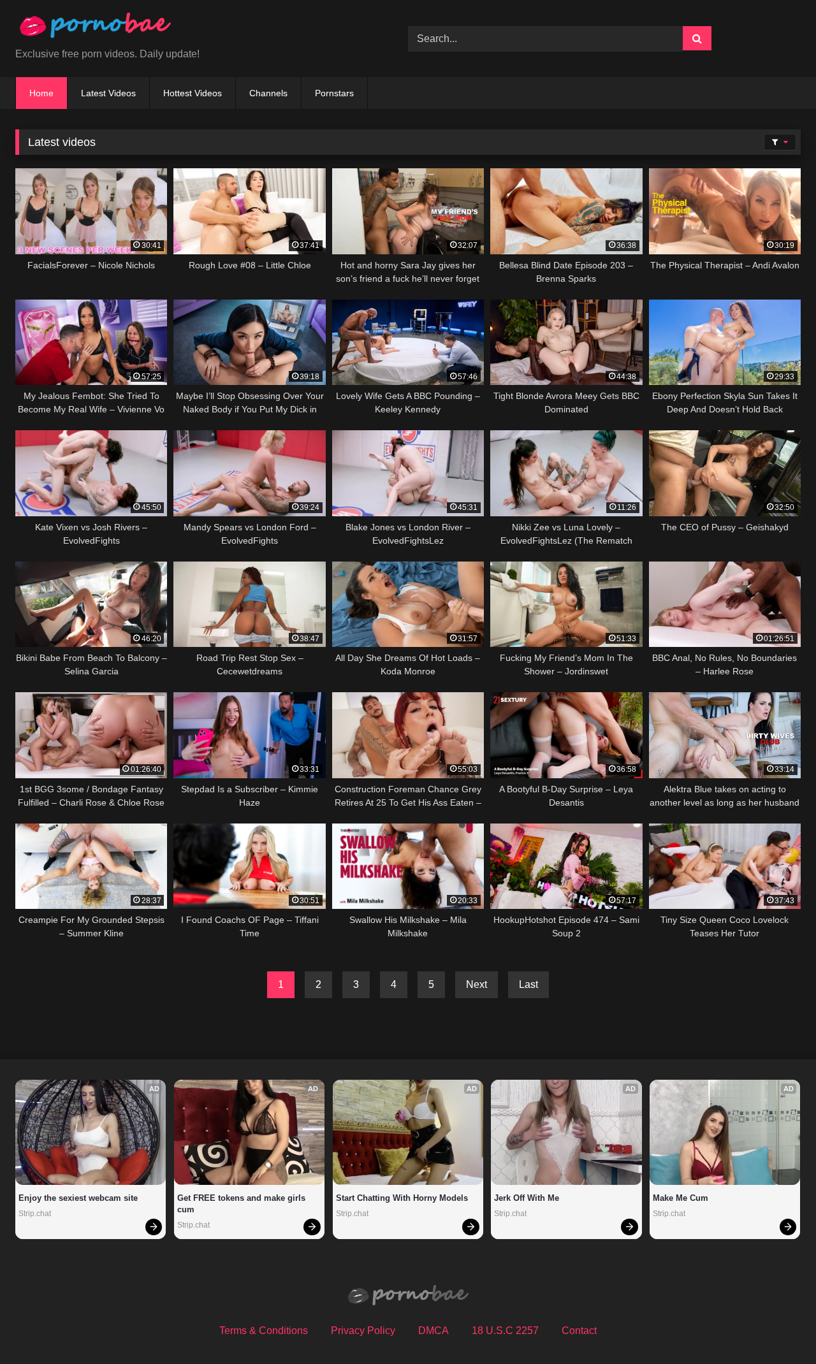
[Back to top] (776, 1326)
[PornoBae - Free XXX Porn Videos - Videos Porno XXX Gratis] (95, 28)
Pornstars (334, 93)
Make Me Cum (680, 1198)
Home (41, 93)
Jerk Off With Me (526, 1198)
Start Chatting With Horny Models (402, 1198)
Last (528, 984)
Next (476, 984)
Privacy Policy (363, 1330)
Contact (579, 1330)
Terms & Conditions (263, 1330)
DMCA (433, 1330)
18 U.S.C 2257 (505, 1330)
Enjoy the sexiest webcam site (78, 1198)
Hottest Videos (192, 93)
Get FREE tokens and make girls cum (242, 1203)
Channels (268, 93)
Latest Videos (108, 93)
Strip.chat (34, 1213)
